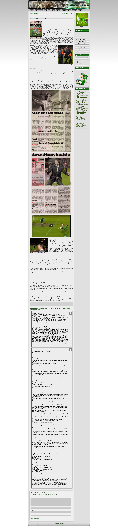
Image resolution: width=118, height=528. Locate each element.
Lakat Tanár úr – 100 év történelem (82, 117)
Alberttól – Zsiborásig (39, 10)
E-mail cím (33, 510)
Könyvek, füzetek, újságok (80, 47)
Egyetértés (62, 523)
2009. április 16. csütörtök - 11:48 (41, 312)
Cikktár (77, 45)
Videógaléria (78, 35)
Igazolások (79, 63)
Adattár (32, 10)
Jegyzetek (58, 10)
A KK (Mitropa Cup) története (81, 41)
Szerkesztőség (78, 49)
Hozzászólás (33, 497)
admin (33, 312)
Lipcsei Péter (63, 302)
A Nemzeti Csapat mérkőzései (81, 43)
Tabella (78, 64)
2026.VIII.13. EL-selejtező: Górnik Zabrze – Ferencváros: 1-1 (81, 107)
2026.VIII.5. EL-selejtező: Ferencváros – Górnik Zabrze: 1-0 (81, 119)
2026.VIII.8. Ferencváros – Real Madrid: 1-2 (82, 110)
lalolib (51, 18)
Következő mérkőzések (81, 103)
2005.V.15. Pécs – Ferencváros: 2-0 (65, 13)
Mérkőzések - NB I (80, 61)
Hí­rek (46, 10)
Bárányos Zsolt (48, 302)
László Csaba (58, 302)
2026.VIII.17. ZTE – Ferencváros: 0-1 (82, 97)
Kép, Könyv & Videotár (66, 10)
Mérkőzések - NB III (80, 62)
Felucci (78, 116)
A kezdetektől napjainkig (80, 39)
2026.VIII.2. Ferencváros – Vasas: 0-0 (81, 125)
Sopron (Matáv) (36, 304)
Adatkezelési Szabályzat (80, 51)
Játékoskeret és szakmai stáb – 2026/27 (82, 91)
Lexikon (77, 37)
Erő (58, 523)
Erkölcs (55, 523)
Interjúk (53, 10)
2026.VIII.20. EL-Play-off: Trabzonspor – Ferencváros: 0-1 (82, 93)
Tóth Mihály (49, 304)
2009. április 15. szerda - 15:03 (40, 348)
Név (31, 506)
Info (49, 10)
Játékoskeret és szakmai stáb (82, 60)
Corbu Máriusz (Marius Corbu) (82, 96)
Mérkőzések (74, 10)
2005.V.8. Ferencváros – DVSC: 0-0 (36, 13)
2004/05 (35, 302)
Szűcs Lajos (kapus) (42, 304)
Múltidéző (80, 10)
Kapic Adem (53, 302)
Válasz (33, 346)
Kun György (85, 108)
